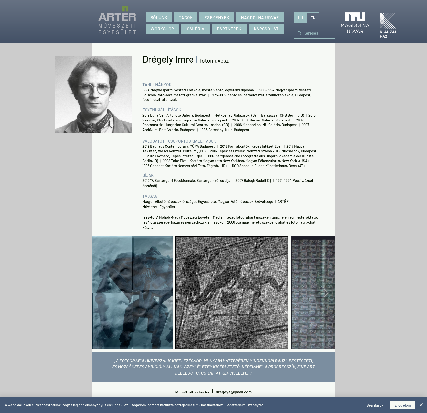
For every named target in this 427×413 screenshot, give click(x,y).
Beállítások (375, 405)
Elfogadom (403, 405)
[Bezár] (421, 405)
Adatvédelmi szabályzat (245, 405)
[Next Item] (326, 293)
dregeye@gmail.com (234, 391)
